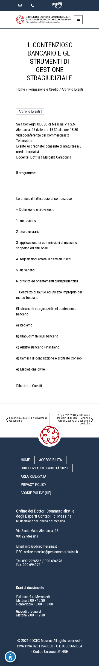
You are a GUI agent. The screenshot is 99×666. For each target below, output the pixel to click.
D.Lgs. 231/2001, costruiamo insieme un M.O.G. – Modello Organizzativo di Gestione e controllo (73, 419)
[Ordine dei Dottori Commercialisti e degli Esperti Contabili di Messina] (43, 19)
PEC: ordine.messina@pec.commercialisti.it (47, 552)
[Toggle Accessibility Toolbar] (10, 656)
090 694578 (53, 561)
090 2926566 (31, 561)
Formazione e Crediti (43, 89)
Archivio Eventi (72, 89)
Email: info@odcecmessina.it (36, 546)
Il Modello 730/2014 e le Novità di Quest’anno (28, 419)
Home (20, 89)
